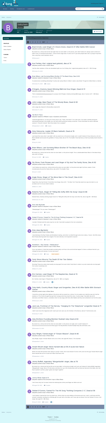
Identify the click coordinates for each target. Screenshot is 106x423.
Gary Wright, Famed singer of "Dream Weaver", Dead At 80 (55, 334)
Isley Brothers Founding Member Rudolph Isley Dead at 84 (55, 319)
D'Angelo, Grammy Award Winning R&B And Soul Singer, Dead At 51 (58, 89)
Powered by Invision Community (53, 420)
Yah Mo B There (37, 115)
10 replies (47, 385)
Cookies (56, 417)
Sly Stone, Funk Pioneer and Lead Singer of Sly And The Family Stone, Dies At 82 (64, 162)
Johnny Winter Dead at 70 (40, 378)
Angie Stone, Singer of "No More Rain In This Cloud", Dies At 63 (57, 177)
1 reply (47, 254)
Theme (50, 417)
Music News (50, 48)
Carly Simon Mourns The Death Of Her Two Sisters (52, 259)
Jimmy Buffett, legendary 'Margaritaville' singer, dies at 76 (55, 362)
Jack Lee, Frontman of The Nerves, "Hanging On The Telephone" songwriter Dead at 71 (66, 306)
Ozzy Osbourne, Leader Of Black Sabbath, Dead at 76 (53, 131)
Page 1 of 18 (54, 42)
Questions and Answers (60, 116)
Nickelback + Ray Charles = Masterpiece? (45, 245)
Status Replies (7, 49)
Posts (5, 60)
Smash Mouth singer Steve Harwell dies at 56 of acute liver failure (58, 347)
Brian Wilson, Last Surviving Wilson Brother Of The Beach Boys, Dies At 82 (56, 76)
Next (43, 42)
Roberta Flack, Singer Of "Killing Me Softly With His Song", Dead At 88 (59, 192)
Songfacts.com (21, 8)
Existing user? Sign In (97, 3)
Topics (5, 57)
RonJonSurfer (47, 379)
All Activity (6, 38)
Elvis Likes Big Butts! (38, 205)
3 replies (49, 126)
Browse (5, 8)
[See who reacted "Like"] (52, 282)
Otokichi (45, 246)
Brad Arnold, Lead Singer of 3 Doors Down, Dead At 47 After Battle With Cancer (63, 47)
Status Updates (94, 8)
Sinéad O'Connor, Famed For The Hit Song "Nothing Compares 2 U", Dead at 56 (57, 217)
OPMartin (45, 116)
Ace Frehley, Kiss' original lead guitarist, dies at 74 (51, 63)
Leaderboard (31, 8)
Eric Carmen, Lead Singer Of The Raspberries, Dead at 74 (54, 274)
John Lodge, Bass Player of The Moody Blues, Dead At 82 (55, 102)
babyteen (34, 48)
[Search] (102, 8)
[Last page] (47, 42)
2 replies (48, 83)
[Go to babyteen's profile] (29, 48)
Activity (12, 8)
